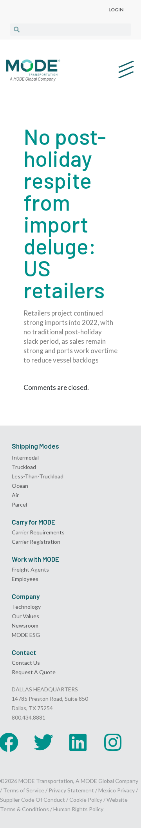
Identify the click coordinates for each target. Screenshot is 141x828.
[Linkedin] (78, 742)
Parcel (19, 504)
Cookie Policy (85, 799)
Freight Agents (30, 569)
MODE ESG (26, 634)
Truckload (24, 467)
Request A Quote (34, 672)
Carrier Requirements (38, 532)
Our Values (25, 616)
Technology (26, 606)
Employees (25, 578)
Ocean (20, 485)
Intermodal (25, 457)
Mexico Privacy (116, 790)
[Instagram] (113, 742)
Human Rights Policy (78, 809)
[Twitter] (43, 742)
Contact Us (26, 662)
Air (15, 495)
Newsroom (25, 625)
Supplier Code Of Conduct (32, 799)
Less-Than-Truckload (37, 476)
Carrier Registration (36, 541)
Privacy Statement (72, 790)
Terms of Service (23, 790)
